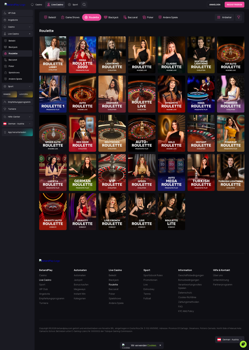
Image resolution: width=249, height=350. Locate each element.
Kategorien (80, 298)
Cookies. (152, 345)
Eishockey (149, 289)
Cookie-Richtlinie (187, 297)
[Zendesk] (243, 344)
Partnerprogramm (222, 284)
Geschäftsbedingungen (191, 275)
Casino (43, 275)
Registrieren (234, 4)
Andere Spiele (116, 303)
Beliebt (112, 275)
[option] (50, 17)
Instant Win (80, 293)
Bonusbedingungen (188, 280)
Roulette (113, 284)
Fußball (147, 298)
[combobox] (229, 339)
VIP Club (43, 289)
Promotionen (150, 280)
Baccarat (113, 289)
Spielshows (115, 298)
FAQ (180, 306)
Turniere (43, 303)
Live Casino (45, 280)
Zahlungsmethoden (188, 301)
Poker (112, 293)
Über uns (218, 275)
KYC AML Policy (186, 311)
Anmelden (214, 4)
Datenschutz (185, 292)
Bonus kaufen (81, 284)
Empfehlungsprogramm (51, 298)
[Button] (84, 4)
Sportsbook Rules (153, 275)
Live (146, 284)
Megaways (79, 289)
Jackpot (78, 280)
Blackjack (114, 280)
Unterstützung (221, 280)
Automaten (80, 275)
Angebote (44, 293)
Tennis (147, 293)
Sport (42, 284)
